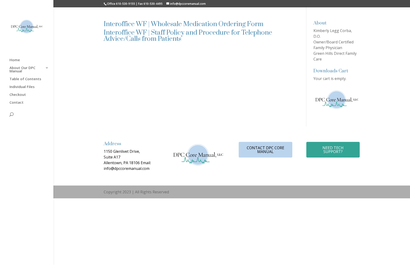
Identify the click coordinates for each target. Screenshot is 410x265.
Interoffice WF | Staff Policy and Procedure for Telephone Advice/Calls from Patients (188, 35)
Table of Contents (25, 79)
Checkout (17, 95)
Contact (16, 103)
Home (14, 60)
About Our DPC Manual (22, 69)
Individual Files (22, 87)
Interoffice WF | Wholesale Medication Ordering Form (183, 24)
